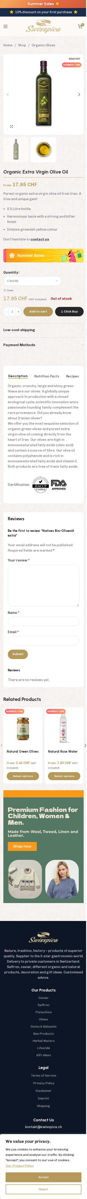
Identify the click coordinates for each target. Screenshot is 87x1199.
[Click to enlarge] (12, 126)
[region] (43, 1166)
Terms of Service (43, 1075)
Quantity (10, 272)
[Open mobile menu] (5, 26)
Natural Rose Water (63, 751)
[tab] (18, 376)
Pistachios (43, 1012)
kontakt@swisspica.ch (43, 1127)
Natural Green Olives (23, 751)
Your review (19, 560)
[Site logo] (43, 26)
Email (13, 632)
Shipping (43, 1106)
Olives (43, 1019)
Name (13, 612)
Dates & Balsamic (44, 1026)
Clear (10, 290)
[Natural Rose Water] (64, 727)
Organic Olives (43, 45)
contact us (40, 239)
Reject (43, 1189)
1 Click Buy (69, 311)
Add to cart (38, 311)
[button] (7, 94)
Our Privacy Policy (19, 1166)
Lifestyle (43, 1048)
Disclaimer (43, 1091)
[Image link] (43, 938)
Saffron (43, 1005)
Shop (22, 45)
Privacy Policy (43, 1083)
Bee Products (43, 1034)
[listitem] (43, 964)
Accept (43, 1177)
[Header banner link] (43, 4)
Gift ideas (43, 1055)
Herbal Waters (44, 1041)
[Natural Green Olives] (22, 727)
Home (7, 45)
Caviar (44, 998)
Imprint (43, 1098)
